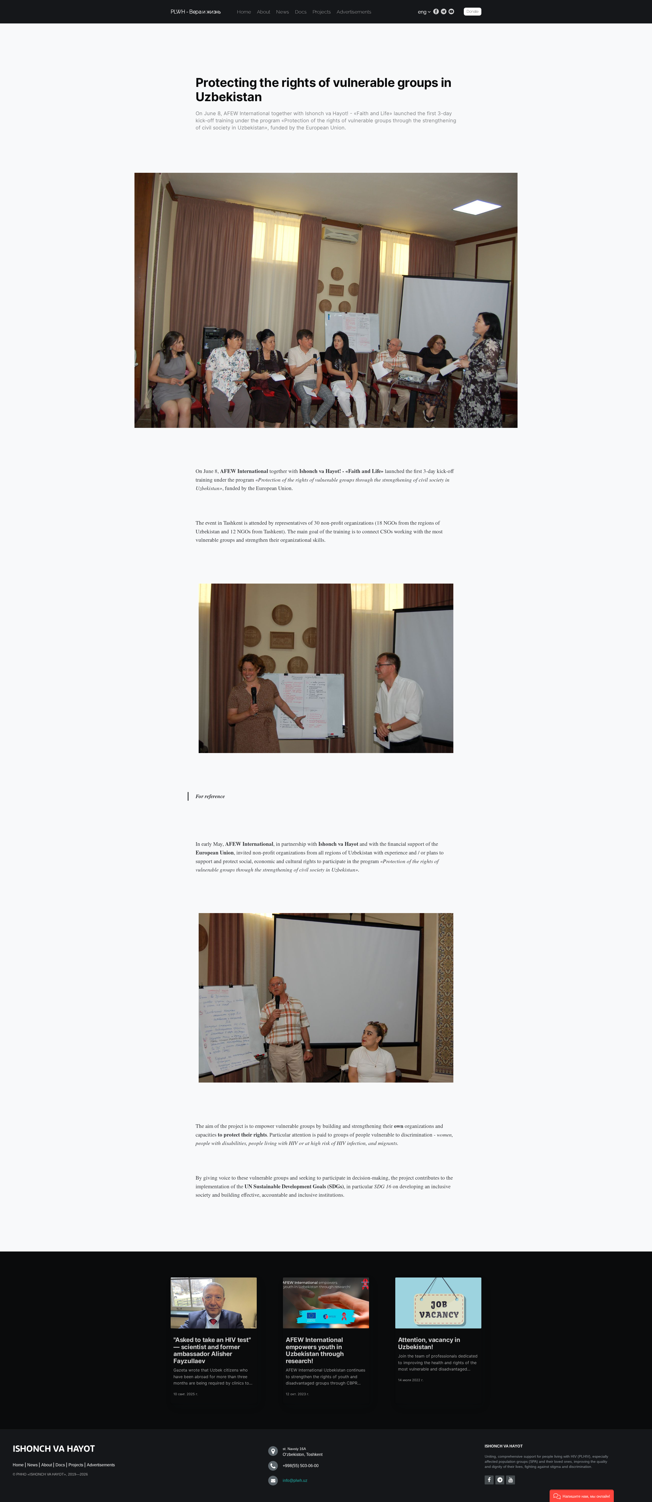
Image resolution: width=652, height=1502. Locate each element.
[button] (582, 1496)
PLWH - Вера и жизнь (196, 12)
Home (244, 12)
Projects (322, 12)
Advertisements (354, 12)
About (263, 12)
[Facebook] (436, 12)
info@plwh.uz (295, 1480)
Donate (473, 11)
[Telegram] (443, 12)
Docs (301, 12)
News (282, 12)
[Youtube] (451, 12)
